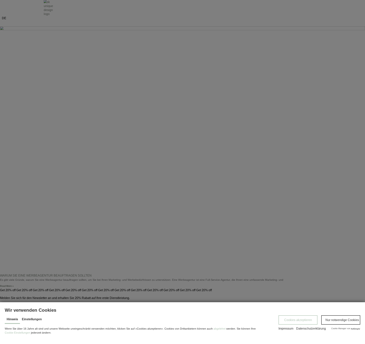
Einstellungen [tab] (32, 319)
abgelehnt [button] (219, 328)
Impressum (286, 328)
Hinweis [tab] (12, 319)
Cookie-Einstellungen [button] (17, 332)
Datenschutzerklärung (311, 328)
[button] (298, 320)
